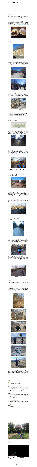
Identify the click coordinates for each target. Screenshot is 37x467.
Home (11, 5)
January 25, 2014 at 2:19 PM (14, 393)
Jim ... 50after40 (12, 386)
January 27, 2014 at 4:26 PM (16, 404)
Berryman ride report (20, 24)
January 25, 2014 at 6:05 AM (17, 386)
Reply (11, 384)
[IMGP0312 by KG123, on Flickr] (18, 213)
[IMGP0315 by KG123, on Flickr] (18, 235)
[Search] (28, 2)
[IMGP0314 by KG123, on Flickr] (18, 145)
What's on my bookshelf (16, 5)
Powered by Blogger (19, 464)
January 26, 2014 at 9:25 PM (15, 400)
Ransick (11, 400)
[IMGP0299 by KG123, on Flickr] (18, 90)
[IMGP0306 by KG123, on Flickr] (18, 108)
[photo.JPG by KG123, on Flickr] (18, 37)
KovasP (11, 381)
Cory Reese (11, 404)
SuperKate (14, 2)
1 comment (11, 442)
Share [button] (8, 442)
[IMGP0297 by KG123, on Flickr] (18, 78)
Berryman (15, 17)
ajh (10, 393)
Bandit (19, 372)
